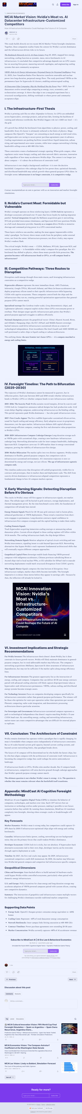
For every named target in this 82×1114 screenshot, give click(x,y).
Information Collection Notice (40, 958)
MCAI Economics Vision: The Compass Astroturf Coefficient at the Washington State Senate (27, 1046)
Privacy (38, 1104)
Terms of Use (50, 956)
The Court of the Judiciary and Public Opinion (20, 1066)
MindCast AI (13, 32)
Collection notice (50, 1104)
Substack (32, 1112)
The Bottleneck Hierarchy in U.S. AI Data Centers (24, 55)
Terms (43, 1104)
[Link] (1, 108)
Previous (12, 979)
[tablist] (13, 994)
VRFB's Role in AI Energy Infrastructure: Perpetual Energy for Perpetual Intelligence (38, 72)
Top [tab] (7, 1019)
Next (71, 979)
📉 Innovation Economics (15, 13)
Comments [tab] (9, 994)
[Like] (6, 1039)
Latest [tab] (12, 1019)
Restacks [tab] (18, 994)
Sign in (75, 5)
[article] (41, 1032)
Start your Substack (37, 1108)
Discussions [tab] (20, 1019)
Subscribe (65, 5)
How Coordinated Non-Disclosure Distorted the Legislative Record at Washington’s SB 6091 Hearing (28, 1052)
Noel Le (12, 1037)
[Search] (53, 5)
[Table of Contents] (2, 557)
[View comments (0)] (14, 39)
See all (8, 1077)
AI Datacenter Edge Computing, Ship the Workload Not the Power (31, 86)
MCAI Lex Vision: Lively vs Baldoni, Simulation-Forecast (30, 1063)
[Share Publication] (57, 5)
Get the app (49, 1108)
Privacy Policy (56, 958)
